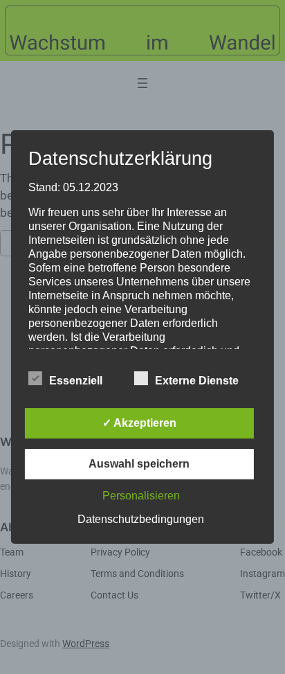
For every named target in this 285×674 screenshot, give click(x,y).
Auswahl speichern (139, 464)
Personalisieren (141, 496)
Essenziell (75, 381)
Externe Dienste (197, 381)
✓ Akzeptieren (139, 423)
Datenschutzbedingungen (140, 519)
